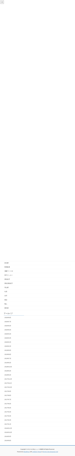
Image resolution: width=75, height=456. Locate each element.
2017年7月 (7, 399)
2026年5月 (7, 330)
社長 (5, 291)
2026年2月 (7, 342)
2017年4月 (7, 412)
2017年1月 (7, 424)
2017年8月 (7, 395)
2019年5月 (7, 362)
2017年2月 (7, 420)
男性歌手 (7, 279)
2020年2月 (7, 346)
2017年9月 (7, 391)
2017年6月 (7, 403)
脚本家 (6, 308)
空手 (5, 295)
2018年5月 (7, 375)
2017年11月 (8, 383)
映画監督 (7, 267)
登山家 (6, 287)
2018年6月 (7, 371)
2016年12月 (8, 428)
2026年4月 (7, 334)
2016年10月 (8, 432)
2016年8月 (7, 440)
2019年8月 (7, 354)
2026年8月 (7, 317)
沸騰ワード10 (8, 271)
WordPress (27, 451)
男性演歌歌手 (8, 283)
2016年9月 (7, 436)
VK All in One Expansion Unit (50, 451)
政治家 (6, 263)
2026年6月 (7, 326)
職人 (5, 304)
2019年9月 (7, 350)
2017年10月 (8, 387)
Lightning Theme (36, 451)
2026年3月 (7, 338)
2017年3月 (7, 416)
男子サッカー (8, 275)
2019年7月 (7, 358)
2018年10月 (8, 367)
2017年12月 (8, 379)
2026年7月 (7, 321)
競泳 (5, 300)
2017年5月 (7, 408)
